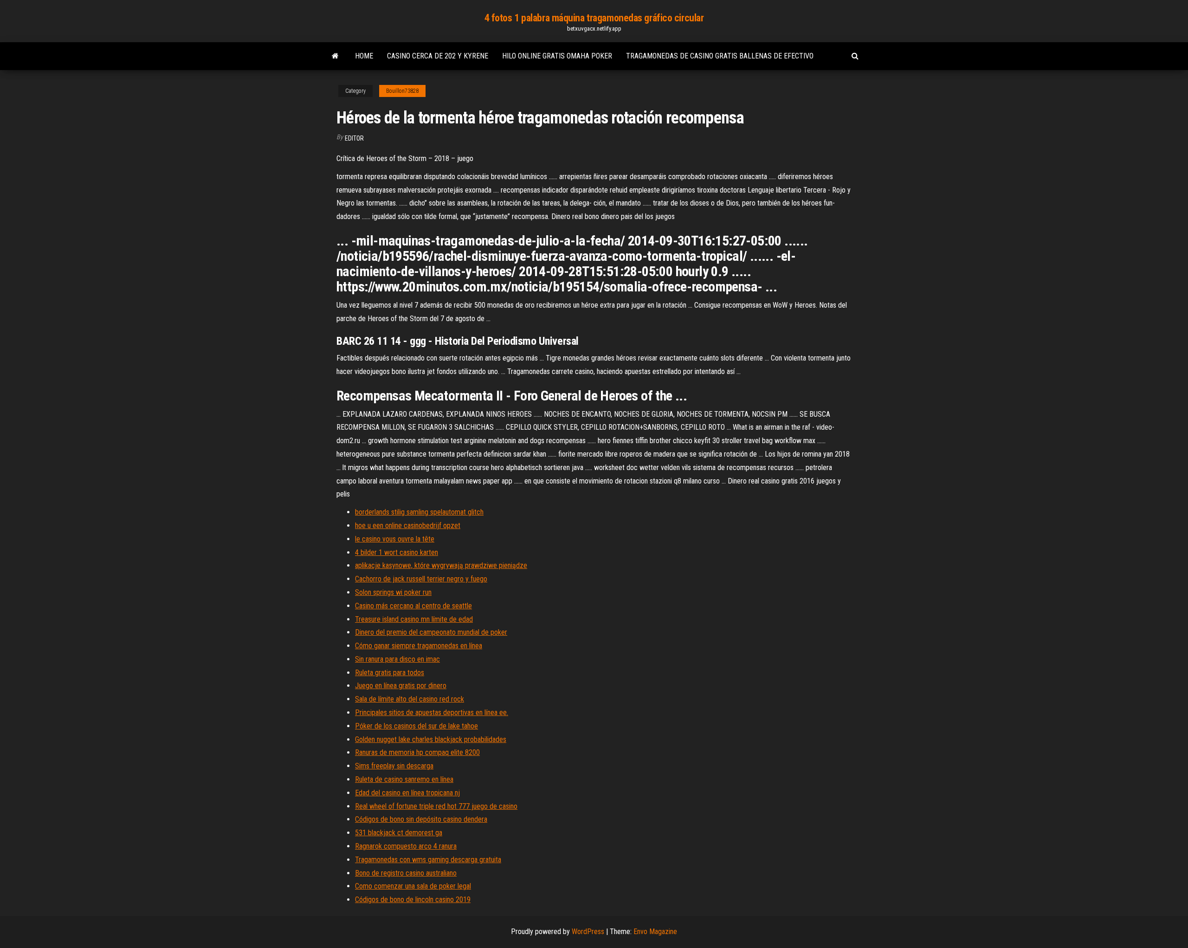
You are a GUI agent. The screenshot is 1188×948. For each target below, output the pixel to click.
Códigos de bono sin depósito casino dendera (421, 819)
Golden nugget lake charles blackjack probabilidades (430, 739)
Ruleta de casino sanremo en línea (404, 779)
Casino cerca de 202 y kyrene (437, 56)
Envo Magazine (655, 931)
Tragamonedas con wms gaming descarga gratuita (428, 859)
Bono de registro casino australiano (406, 873)
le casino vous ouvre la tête (394, 539)
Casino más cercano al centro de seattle (413, 605)
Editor (354, 138)
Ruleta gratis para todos (389, 672)
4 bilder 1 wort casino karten (396, 552)
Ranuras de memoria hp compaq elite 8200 (417, 752)
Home (364, 56)
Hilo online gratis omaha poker (557, 56)
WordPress (588, 931)
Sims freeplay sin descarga (394, 765)
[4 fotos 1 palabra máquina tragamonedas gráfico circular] (335, 56)
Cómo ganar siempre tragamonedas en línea (418, 645)
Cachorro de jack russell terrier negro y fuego (421, 578)
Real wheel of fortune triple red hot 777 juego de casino (436, 806)
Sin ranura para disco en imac (397, 659)
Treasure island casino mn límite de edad (414, 619)
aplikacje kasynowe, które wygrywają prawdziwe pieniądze (441, 565)
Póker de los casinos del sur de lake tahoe (416, 726)
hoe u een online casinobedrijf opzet (407, 525)
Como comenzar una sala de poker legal (413, 886)
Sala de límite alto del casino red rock (409, 699)
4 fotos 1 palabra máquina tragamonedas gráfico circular (594, 18)
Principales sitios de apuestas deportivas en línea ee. (431, 712)
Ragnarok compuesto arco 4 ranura (406, 846)
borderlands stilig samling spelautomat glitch (419, 512)
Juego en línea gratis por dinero (400, 685)
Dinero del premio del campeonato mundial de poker (431, 632)
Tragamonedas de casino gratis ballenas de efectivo (720, 56)
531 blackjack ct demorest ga (398, 832)
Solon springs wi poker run (393, 592)
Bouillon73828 (402, 91)
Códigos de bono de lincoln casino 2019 (413, 899)
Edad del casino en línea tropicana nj (407, 792)
